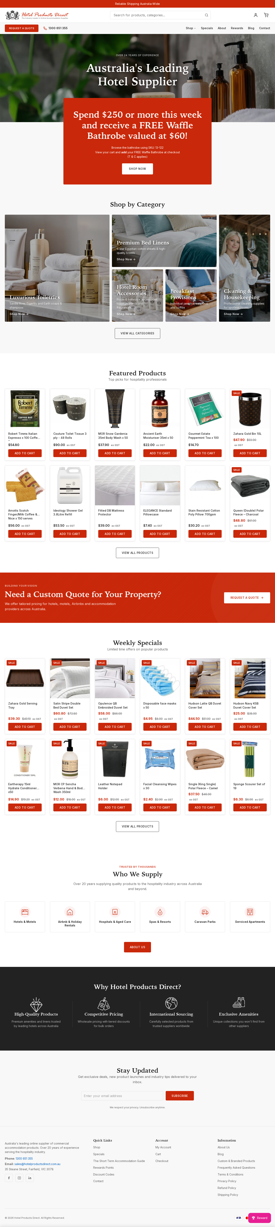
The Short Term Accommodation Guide (119, 1161)
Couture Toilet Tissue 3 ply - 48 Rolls (70, 435)
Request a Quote (21, 28)
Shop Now (137, 168)
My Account (163, 1147)
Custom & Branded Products (236, 1161)
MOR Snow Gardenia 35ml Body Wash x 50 (113, 435)
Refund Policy (227, 1188)
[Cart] (266, 15)
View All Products (137, 552)
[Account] (256, 15)
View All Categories (137, 333)
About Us (137, 947)
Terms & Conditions (230, 1174)
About (222, 28)
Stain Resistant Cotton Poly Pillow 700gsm (204, 512)
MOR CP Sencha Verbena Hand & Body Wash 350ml (68, 788)
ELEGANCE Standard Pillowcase (157, 512)
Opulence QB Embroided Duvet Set (113, 705)
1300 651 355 (58, 28)
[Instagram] (19, 1178)
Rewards (237, 28)
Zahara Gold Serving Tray (22, 705)
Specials (207, 28)
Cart (158, 1154)
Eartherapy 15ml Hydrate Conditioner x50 (22, 788)
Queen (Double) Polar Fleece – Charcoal (248, 512)
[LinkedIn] (30, 1178)
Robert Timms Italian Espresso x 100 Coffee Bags (23, 436)
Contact (264, 28)
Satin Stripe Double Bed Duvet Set (67, 705)
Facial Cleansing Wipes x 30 (160, 786)
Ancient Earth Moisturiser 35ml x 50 (158, 435)
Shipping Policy (228, 1194)
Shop (189, 28)
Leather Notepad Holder (110, 786)
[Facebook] (9, 1178)
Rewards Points (103, 1167)
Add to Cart (25, 453)
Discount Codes (103, 1174)
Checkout (161, 1161)
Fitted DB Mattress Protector (111, 512)
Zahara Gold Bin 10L (247, 433)
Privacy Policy (227, 1181)
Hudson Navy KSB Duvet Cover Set (245, 705)
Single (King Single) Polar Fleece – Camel (203, 786)
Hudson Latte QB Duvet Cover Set (204, 705)
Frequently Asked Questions (236, 1167)
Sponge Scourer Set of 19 (249, 786)
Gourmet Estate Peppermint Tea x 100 (203, 435)
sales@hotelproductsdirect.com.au (37, 1164)
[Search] (206, 15)
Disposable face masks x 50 (159, 705)
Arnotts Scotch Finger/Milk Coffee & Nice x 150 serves (22, 514)
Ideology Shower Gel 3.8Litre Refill (68, 512)
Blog (251, 28)
